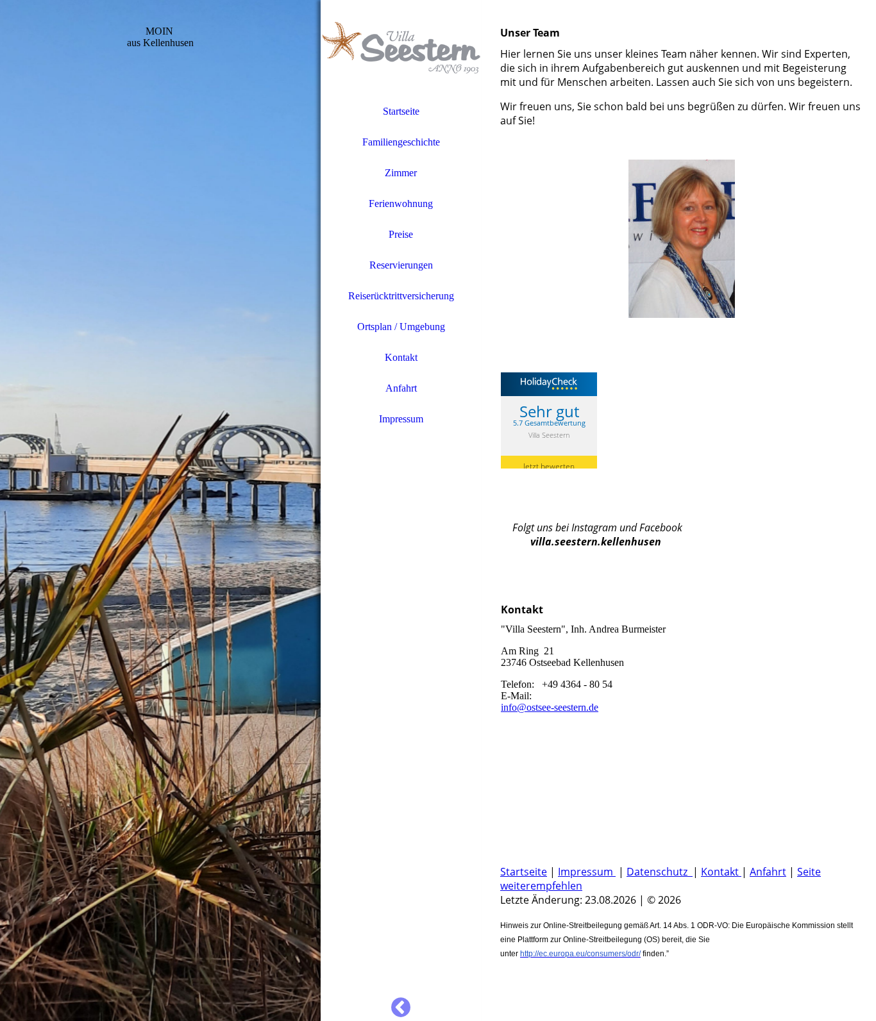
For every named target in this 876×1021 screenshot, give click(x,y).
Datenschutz (660, 872)
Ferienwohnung (401, 203)
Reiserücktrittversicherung (401, 295)
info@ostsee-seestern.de (549, 707)
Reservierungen (401, 265)
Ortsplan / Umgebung (401, 326)
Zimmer (401, 172)
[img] (160, 510)
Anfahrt (401, 388)
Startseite (401, 111)
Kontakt (401, 357)
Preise (401, 234)
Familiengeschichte (401, 142)
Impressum (401, 418)
